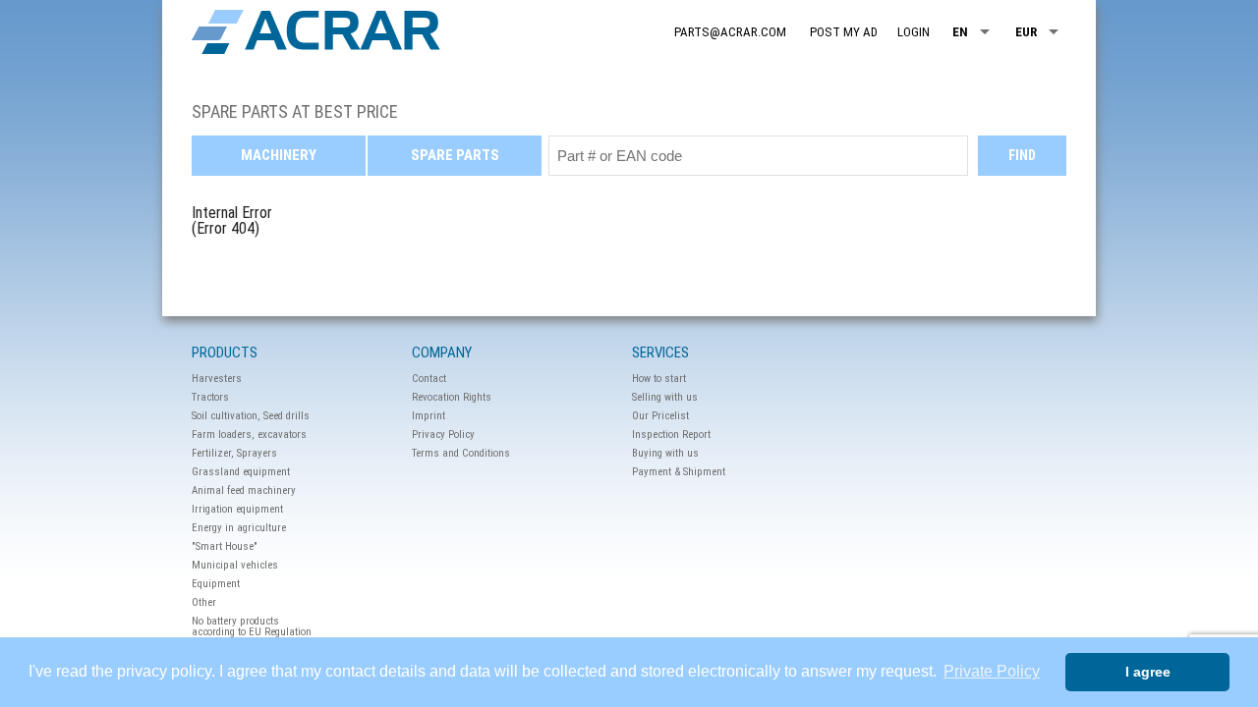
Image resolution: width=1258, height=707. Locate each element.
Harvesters (217, 378)
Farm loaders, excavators (249, 434)
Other (204, 602)
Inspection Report (671, 434)
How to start (659, 378)
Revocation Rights (451, 397)
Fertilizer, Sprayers (234, 453)
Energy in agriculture (239, 527)
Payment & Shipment (678, 471)
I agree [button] (1148, 672)
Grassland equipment (241, 471)
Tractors (210, 397)
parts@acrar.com (730, 32)
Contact (429, 378)
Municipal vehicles (235, 565)
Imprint (428, 415)
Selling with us (665, 397)
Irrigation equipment (237, 509)
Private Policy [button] (992, 671)
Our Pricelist (660, 415)
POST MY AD (844, 32)
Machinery (278, 155)
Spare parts (455, 155)
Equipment (216, 583)
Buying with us (665, 453)
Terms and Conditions (461, 453)
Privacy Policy (443, 434)
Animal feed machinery (244, 490)
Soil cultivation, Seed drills (251, 415)
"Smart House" (224, 546)
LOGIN (913, 32)
